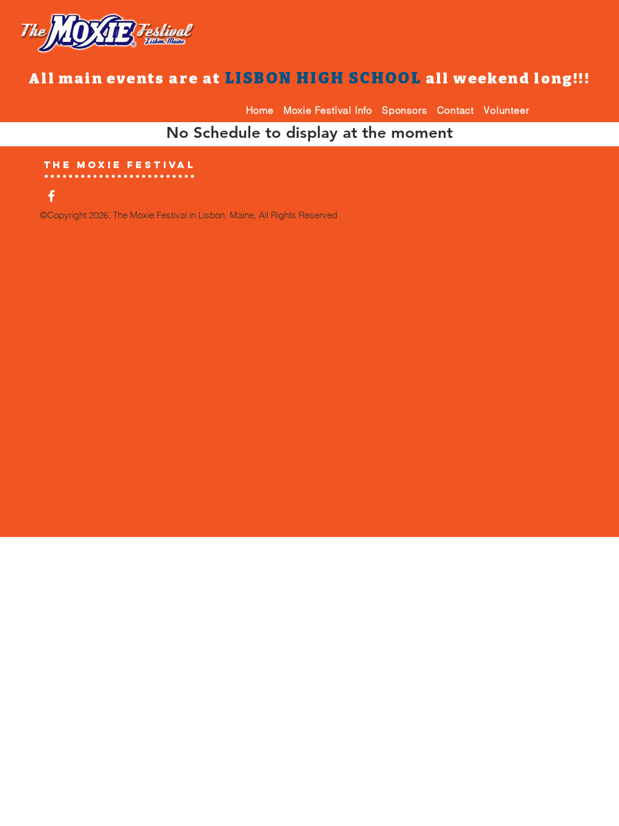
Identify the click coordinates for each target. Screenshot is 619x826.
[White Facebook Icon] (51, 196)
